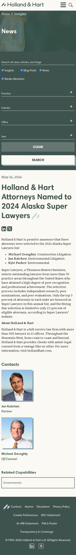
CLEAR (38, 147)
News (45, 70)
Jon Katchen (10, 406)
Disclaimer (43, 506)
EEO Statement (50, 515)
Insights (20, 14)
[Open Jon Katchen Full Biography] (16, 399)
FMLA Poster (49, 523)
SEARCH (38, 160)
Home (5, 14)
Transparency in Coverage (36, 531)
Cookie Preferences (25, 515)
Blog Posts (30, 70)
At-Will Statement (27, 523)
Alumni (29, 506)
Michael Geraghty (14, 454)
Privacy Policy (61, 506)
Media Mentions (14, 79)
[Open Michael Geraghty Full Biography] (16, 447)
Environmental (12, 482)
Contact (15, 506)
